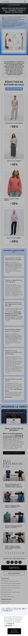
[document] (14, 318)
